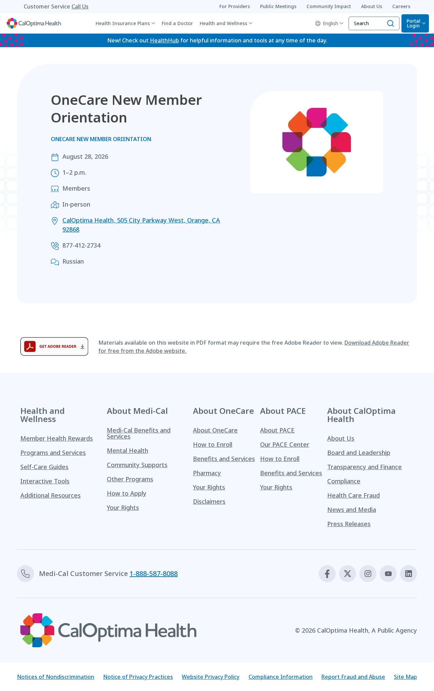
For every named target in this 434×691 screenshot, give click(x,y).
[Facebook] (327, 573)
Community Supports (137, 465)
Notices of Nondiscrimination (55, 676)
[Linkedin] (408, 573)
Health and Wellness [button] (223, 23)
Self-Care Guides (44, 467)
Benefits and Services (224, 459)
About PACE (277, 430)
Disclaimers (209, 501)
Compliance (343, 481)
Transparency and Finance (364, 467)
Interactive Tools (45, 481)
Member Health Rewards (56, 438)
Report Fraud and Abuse (353, 676)
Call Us (80, 6)
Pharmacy (207, 473)
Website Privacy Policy (210, 676)
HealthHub (164, 40)
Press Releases (349, 524)
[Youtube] (388, 573)
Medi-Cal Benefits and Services (139, 433)
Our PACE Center (284, 444)
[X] (347, 573)
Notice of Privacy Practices (138, 676)
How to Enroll (212, 444)
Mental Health (127, 450)
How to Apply (126, 493)
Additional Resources (50, 495)
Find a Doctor (177, 23)
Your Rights (123, 507)
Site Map (405, 676)
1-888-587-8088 (154, 573)
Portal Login (413, 23)
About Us (340, 438)
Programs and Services (53, 452)
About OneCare (215, 430)
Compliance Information (281, 676)
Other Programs (130, 479)
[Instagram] (367, 573)
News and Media (351, 509)
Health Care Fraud (353, 495)
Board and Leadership (358, 452)
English (330, 23)
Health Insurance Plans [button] (123, 23)
